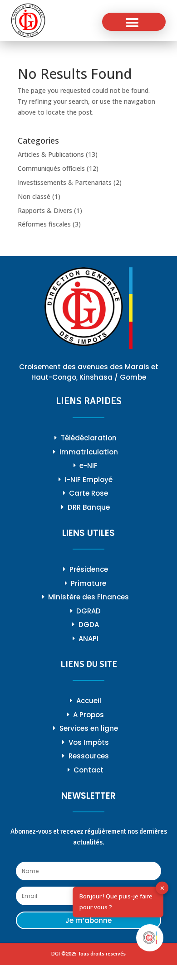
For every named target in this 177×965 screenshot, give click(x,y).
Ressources (89, 756)
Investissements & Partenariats (65, 182)
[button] (134, 22)
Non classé (34, 196)
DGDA (89, 624)
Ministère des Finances (88, 597)
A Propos (88, 714)
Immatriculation (88, 452)
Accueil (88, 700)
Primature (88, 583)
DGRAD (88, 611)
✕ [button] (162, 888)
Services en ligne (88, 728)
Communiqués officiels (51, 168)
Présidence (88, 569)
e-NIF (88, 465)
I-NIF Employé (89, 479)
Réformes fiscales (44, 224)
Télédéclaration (89, 438)
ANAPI (88, 638)
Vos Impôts (89, 742)
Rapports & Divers (45, 210)
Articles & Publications (51, 154)
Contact (88, 770)
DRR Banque (89, 507)
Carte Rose (88, 493)
